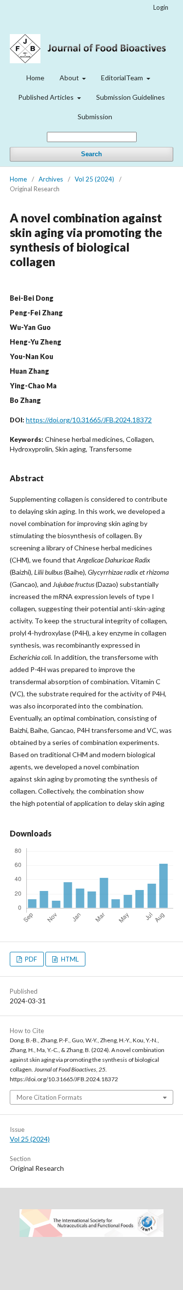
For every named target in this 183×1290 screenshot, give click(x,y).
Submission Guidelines (130, 97)
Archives (51, 179)
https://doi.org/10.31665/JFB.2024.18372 (89, 420)
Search (91, 154)
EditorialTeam (122, 77)
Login (160, 7)
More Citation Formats (49, 1097)
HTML (69, 959)
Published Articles (46, 97)
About (70, 77)
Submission (95, 116)
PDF (30, 959)
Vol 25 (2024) (94, 179)
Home (35, 77)
